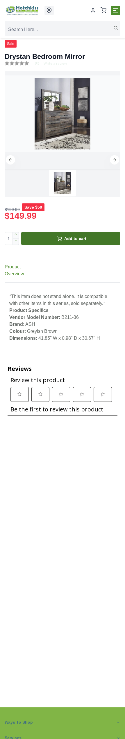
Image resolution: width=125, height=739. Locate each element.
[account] (93, 10)
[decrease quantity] (16, 241)
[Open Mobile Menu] (115, 10)
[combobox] (62, 30)
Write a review (55, 63)
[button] (10, 160)
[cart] (103, 10)
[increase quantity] (16, 235)
